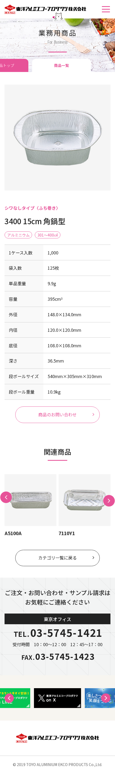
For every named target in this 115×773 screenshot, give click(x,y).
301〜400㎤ (47, 235)
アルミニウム (18, 235)
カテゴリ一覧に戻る (57, 557)
